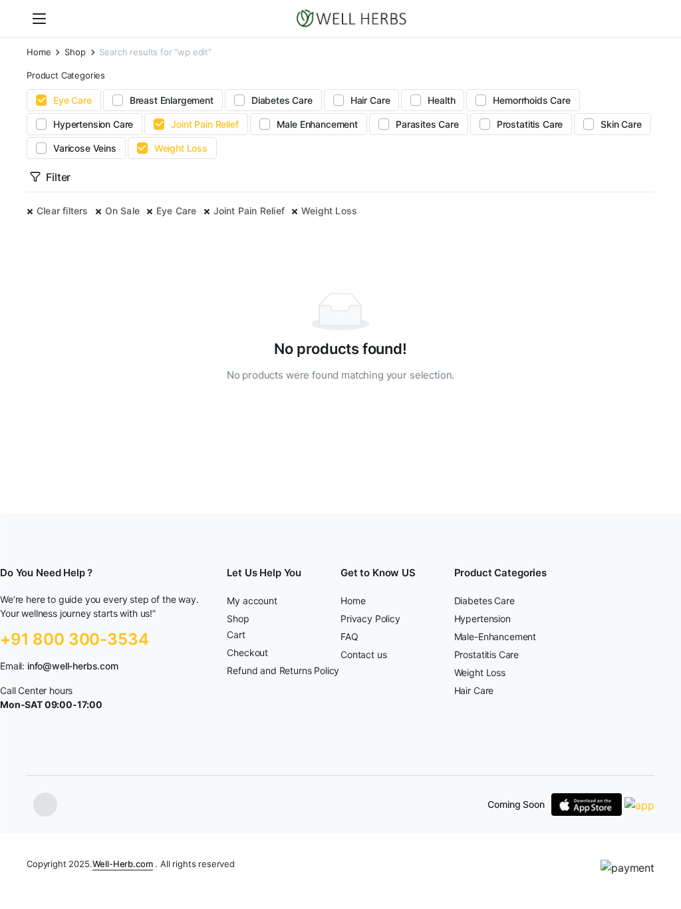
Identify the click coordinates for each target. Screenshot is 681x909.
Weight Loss (180, 148)
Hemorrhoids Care (531, 100)
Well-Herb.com (122, 863)
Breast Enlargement (171, 100)
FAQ (349, 636)
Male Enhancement (317, 124)
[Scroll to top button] (659, 849)
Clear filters (62, 210)
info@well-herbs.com (72, 665)
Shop (75, 52)
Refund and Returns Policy (283, 670)
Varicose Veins (84, 148)
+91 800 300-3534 (74, 639)
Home (39, 52)
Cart (236, 634)
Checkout (247, 652)
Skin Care (621, 124)
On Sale (122, 210)
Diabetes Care (282, 100)
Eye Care (72, 100)
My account (252, 600)
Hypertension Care (93, 124)
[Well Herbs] (353, 19)
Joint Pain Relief (204, 124)
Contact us (363, 654)
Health (441, 100)
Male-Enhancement (495, 636)
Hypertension (482, 618)
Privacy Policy (370, 618)
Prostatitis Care (530, 124)
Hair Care (370, 100)
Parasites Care (427, 124)
